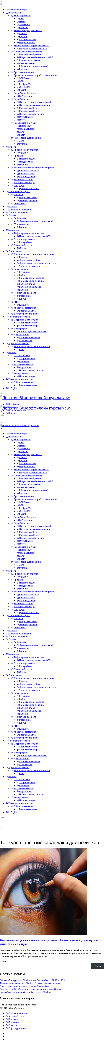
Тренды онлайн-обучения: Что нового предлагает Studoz (31, 989)
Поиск (3, 961)
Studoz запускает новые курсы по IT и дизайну (24, 986)
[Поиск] (1, 423)
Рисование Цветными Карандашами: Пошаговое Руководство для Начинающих (49, 942)
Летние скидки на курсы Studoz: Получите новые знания (30, 983)
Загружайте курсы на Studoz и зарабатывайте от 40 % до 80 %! (33, 980)
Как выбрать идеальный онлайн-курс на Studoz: (25, 992)
